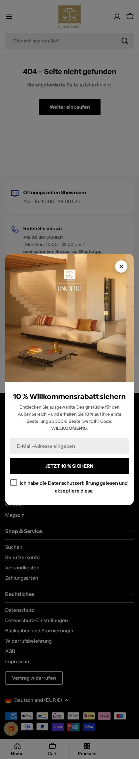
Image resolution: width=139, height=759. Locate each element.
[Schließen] (121, 266)
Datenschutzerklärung (73, 483)
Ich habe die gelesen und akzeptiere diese (74, 487)
